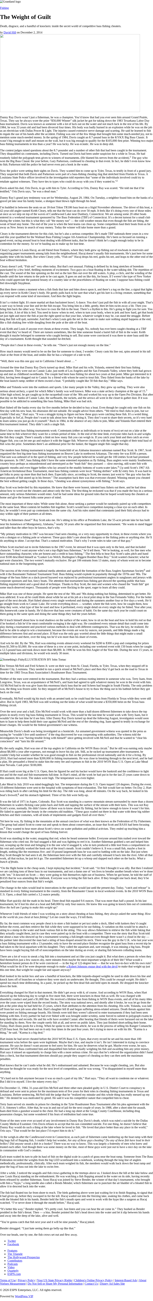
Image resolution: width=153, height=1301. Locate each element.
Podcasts (12, 1264)
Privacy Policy (26, 1280)
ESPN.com (14, 1274)
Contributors (14, 1260)
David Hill (10, 32)
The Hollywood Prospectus (23, 1257)
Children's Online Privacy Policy (93, 1280)
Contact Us (91, 1283)
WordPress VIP (24, 1296)
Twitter (11, 1241)
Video (11, 1267)
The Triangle (15, 1254)
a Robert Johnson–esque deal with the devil (92, 966)
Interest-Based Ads (126, 1280)
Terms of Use (8, 1280)
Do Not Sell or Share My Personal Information (55, 1283)
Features (12, 1250)
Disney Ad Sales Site (112, 1283)
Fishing (4, 7)
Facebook (13, 1244)
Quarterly (13, 1270)
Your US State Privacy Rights (54, 1280)
